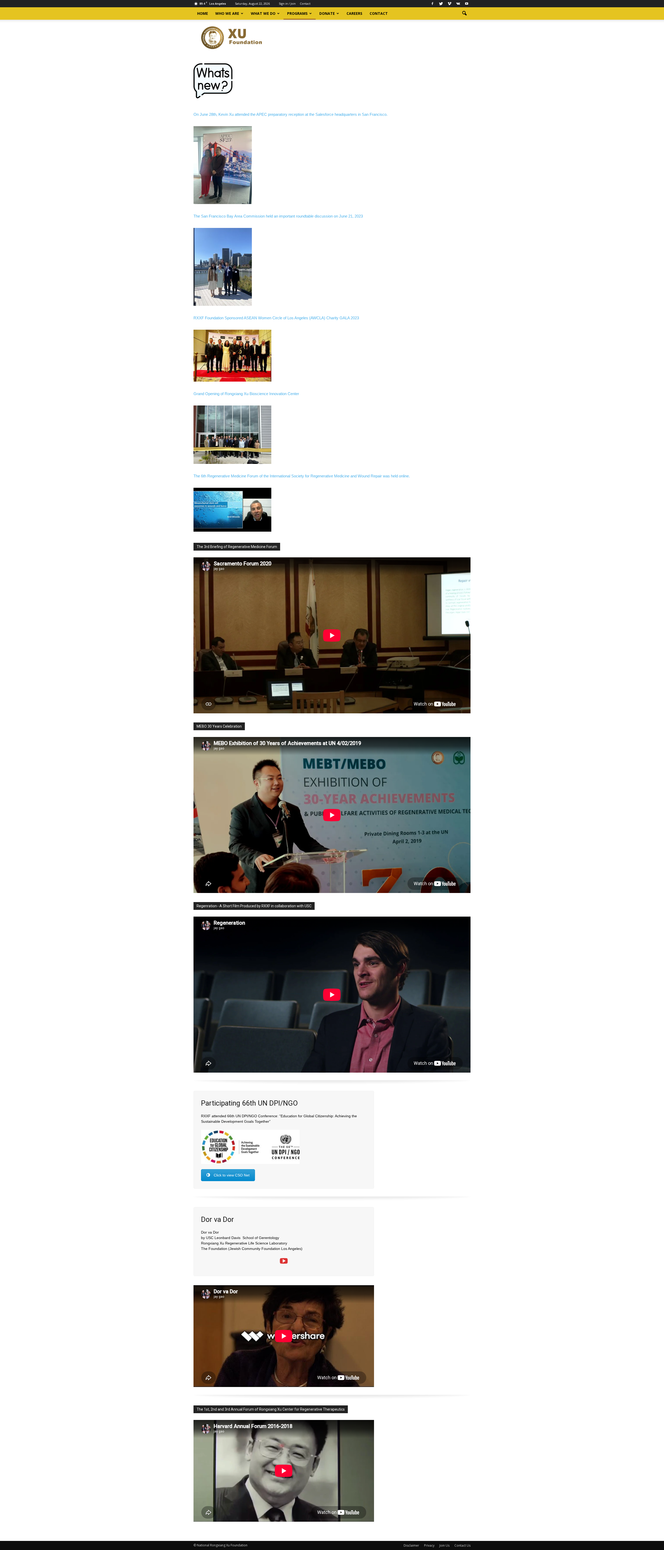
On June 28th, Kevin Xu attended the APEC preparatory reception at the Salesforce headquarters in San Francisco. (290, 114)
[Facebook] (432, 4)
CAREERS (354, 13)
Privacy (429, 1545)
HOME (202, 13)
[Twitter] (441, 4)
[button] (464, 13)
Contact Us (462, 1545)
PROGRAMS (297, 13)
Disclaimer (411, 1545)
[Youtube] (467, 4)
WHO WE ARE (227, 13)
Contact (305, 3)
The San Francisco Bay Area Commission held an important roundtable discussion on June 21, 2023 (278, 216)
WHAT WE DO (263, 13)
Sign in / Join (287, 3)
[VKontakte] (458, 4)
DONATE (327, 13)
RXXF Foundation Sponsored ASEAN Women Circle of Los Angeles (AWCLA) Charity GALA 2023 (276, 318)
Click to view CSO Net (232, 1175)
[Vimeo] (449, 4)
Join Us (444, 1545)
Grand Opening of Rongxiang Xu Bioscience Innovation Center (246, 393)
